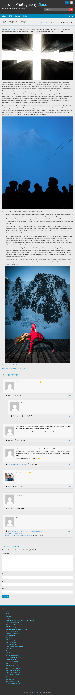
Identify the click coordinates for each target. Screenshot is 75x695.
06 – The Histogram (12, 631)
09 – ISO (9, 638)
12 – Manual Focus (11, 644)
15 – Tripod (9, 651)
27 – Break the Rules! (12, 677)
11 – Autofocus (11, 642)
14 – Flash (9, 648)
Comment (5, 553)
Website (5, 589)
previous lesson (11, 29)
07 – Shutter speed (12, 633)
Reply (69, 395)
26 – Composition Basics (13, 674)
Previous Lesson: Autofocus (11, 365)
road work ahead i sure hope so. (17, 464)
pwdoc (10, 486)
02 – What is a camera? (13, 622)
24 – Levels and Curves (13, 670)
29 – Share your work (12, 681)
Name (4, 574)
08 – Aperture (10, 635)
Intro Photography (24, 4)
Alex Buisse (35, 692)
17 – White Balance (12, 655)
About (4, 16)
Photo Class (44, 22)
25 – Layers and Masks (13, 672)
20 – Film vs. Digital (12, 661)
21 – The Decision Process (14, 664)
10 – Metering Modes (12, 640)
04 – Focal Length (11, 627)
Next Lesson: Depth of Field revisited (13, 368)
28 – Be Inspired (11, 679)
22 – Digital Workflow (12, 666)
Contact (17, 16)
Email (4, 581)
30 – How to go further (13, 683)
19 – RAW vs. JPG (11, 659)
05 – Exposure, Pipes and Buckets (16, 629)
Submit (6, 596)
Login (71, 16)
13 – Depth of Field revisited (14, 646)
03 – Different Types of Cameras (16, 625)
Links (25, 16)
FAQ (10, 16)
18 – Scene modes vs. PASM (14, 657)
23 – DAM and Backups (13, 668)
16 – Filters (9, 653)
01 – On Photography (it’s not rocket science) (20, 620)
